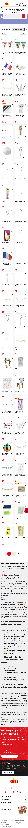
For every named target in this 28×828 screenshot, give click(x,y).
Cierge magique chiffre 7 (7, 179)
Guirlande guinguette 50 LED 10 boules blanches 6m (20, 201)
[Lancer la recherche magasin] (23, 16)
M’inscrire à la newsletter (9, 756)
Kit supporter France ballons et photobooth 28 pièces (7, 433)
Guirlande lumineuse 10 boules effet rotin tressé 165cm (7, 306)
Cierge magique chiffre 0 (20, 264)
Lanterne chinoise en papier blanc (6, 158)
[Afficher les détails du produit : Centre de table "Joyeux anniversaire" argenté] (21, 467)
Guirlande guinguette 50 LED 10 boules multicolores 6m (7, 137)
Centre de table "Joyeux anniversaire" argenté (20, 475)
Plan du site (4, 820)
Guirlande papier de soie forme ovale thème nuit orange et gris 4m (7, 496)
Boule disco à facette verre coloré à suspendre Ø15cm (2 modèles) (7, 454)
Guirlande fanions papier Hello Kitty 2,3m (7, 53)
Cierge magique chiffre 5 (7, 348)
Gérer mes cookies (19, 820)
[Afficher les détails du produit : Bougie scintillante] (7, 235)
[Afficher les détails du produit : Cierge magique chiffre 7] (7, 172)
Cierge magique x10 (19, 157)
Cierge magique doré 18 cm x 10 (7, 201)
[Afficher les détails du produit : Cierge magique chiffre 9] (21, 172)
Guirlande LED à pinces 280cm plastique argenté (20, 496)
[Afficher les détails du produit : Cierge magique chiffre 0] (21, 256)
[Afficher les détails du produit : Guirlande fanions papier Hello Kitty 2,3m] (7, 45)
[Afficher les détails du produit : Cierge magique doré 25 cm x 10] (21, 130)
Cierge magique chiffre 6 (20, 327)
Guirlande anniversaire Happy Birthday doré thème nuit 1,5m (20, 348)
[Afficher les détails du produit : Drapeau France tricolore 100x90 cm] (7, 256)
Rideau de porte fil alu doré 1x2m (20, 538)
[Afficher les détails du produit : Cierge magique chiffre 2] (21, 214)
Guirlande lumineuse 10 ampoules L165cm (20, 306)
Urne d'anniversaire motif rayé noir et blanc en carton (7, 116)
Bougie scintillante (6, 242)
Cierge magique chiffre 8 (7, 222)
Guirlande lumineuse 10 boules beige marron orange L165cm (7, 412)
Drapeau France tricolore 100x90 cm (6, 264)
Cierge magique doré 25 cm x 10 (20, 137)
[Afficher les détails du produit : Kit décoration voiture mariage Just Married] (7, 87)
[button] (19, 4)
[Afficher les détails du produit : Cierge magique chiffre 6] (21, 320)
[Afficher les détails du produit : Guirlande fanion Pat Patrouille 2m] (21, 446)
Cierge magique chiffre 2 (20, 222)
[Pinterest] (17, 791)
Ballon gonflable (6, 29)
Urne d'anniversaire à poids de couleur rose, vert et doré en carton (7, 391)
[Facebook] (5, 791)
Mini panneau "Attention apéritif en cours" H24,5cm (7, 538)
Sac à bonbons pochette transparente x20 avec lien (20, 74)
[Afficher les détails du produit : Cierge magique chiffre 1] (21, 277)
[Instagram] (9, 791)
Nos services (5, 799)
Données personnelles (6, 826)
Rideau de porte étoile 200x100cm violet (20, 412)
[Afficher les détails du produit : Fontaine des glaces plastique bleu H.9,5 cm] (21, 108)
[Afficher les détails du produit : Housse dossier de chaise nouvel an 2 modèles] (21, 383)
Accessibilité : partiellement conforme (18, 824)
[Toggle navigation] (2, 4)
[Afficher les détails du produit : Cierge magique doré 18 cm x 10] (7, 193)
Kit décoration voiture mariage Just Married (7, 95)
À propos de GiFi (6, 802)
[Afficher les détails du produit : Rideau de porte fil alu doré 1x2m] (21, 531)
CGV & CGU (3, 822)
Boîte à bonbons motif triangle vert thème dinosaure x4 (20, 517)
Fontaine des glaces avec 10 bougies (19, 433)
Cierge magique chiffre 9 (20, 179)
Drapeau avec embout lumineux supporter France (7, 74)
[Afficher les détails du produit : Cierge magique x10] (21, 151)
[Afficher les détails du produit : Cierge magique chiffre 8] (7, 214)
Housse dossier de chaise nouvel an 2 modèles (19, 391)
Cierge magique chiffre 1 (20, 285)
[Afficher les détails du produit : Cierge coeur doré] (21, 235)
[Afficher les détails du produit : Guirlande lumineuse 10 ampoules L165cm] (21, 299)
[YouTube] (13, 791)
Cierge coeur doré (19, 242)
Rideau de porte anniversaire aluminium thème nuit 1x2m (20, 369)
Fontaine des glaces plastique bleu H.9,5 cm (20, 116)
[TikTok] (20, 791)
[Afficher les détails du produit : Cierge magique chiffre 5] (7, 341)
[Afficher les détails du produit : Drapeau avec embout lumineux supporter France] (7, 66)
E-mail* (3, 742)
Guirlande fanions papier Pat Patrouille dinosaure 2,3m (20, 53)
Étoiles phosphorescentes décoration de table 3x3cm (6, 517)
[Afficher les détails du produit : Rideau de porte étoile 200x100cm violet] (21, 404)
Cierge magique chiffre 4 (7, 285)
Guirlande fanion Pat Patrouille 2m (19, 454)
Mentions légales (5, 824)
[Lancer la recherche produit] (2, 7)
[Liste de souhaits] (12, 42)
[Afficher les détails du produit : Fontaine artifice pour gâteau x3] (21, 87)
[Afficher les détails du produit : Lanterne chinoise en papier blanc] (7, 151)
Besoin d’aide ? (6, 797)
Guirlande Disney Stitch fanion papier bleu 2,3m (7, 475)
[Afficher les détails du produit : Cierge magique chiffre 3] (7, 320)
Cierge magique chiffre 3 (7, 327)
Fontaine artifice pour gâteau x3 (20, 95)
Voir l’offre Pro (8, 772)
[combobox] (4, 33)
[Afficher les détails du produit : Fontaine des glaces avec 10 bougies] (21, 425)
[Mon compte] (22, 4)
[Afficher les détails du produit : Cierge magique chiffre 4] (7, 277)
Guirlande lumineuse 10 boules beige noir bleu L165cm (7, 369)
